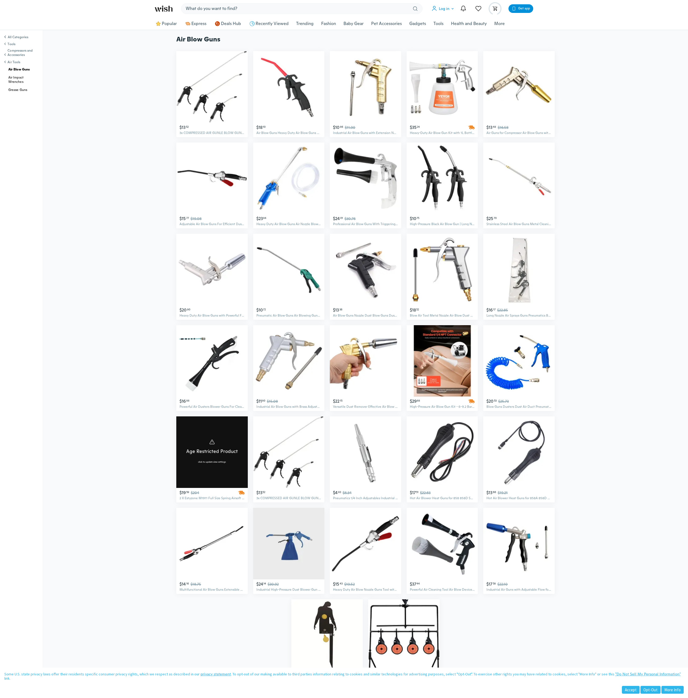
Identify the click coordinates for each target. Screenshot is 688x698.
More (499, 23)
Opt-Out (650, 689)
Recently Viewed (272, 23)
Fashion (328, 23)
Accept (631, 689)
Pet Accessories (386, 23)
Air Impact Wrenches (16, 79)
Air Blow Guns (19, 69)
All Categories (18, 37)
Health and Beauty (469, 23)
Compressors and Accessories (20, 52)
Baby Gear (353, 23)
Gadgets (417, 23)
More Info (672, 689)
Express (198, 23)
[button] (444, 8)
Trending (305, 23)
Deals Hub (231, 23)
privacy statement (215, 674)
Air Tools (14, 62)
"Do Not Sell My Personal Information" (648, 674)
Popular (169, 23)
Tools (438, 23)
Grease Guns (17, 90)
